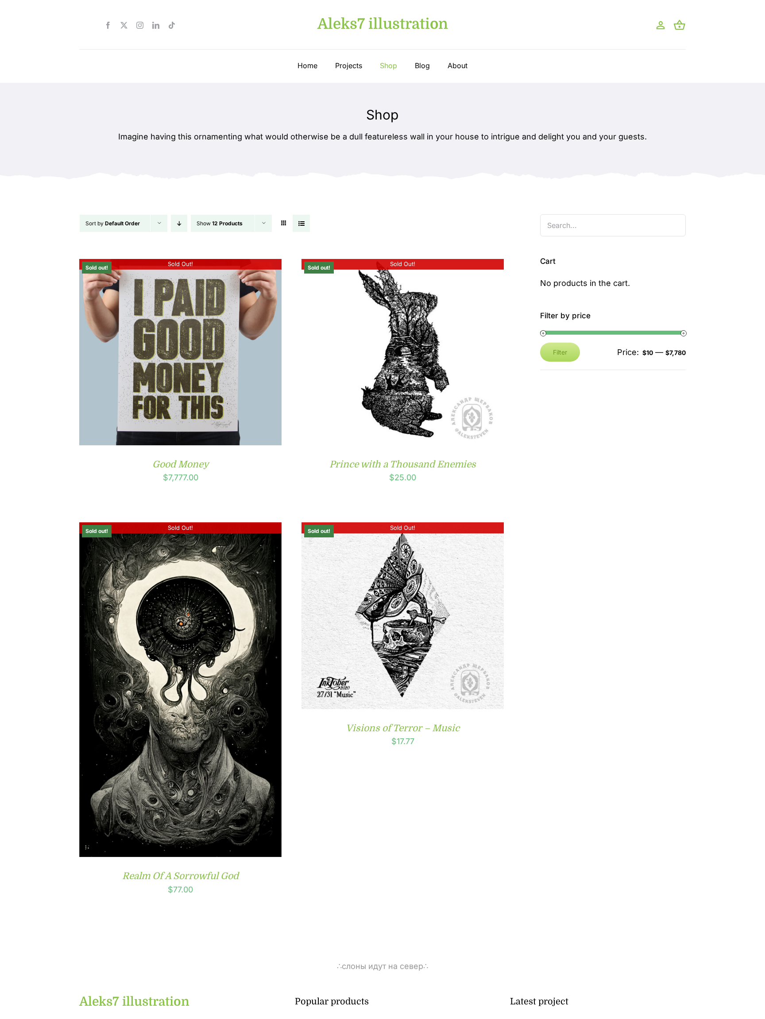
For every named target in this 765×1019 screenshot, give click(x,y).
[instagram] (139, 25)
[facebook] (108, 25)
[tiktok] (171, 25)
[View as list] (301, 223)
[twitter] (124, 25)
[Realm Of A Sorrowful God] (180, 529)
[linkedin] (155, 25)
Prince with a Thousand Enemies (402, 464)
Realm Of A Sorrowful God (180, 876)
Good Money (180, 464)
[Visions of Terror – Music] (402, 529)
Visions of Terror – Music (403, 728)
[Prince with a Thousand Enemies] (402, 265)
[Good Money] (180, 265)
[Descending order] (179, 223)
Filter (560, 352)
